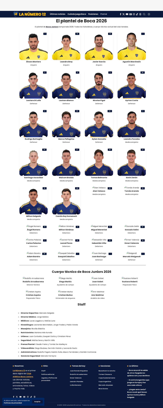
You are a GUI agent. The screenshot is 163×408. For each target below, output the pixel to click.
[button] (37, 401)
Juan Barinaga (99, 256)
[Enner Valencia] (131, 239)
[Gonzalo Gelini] (132, 226)
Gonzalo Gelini (132, 229)
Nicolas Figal (99, 100)
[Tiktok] (137, 14)
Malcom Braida (66, 177)
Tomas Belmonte (99, 177)
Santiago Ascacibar (33, 177)
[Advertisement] (81, 5)
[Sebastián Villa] (99, 239)
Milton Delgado (33, 216)
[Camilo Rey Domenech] (66, 200)
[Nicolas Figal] (99, 84)
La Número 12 (19, 370)
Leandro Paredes (132, 139)
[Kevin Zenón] (132, 161)
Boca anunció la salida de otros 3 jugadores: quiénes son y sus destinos (138, 373)
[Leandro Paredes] (132, 123)
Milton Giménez (66, 229)
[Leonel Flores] (66, 239)
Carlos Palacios (33, 243)
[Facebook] (120, 14)
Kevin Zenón (131, 177)
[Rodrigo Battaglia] (33, 123)
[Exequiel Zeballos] (66, 253)
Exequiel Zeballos (66, 256)
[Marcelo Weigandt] (132, 253)
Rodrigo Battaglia (33, 139)
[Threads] (140, 14)
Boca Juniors (52, 27)
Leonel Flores (66, 243)
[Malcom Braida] (66, 161)
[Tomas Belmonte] (99, 161)
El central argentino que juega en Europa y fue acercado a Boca (138, 382)
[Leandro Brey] (66, 45)
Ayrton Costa (131, 100)
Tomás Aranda (132, 191)
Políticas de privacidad (13, 403)
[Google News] (130, 14)
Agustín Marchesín (132, 61)
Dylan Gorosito (99, 139)
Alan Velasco (99, 191)
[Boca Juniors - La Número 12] (30, 14)
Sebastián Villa (99, 243)
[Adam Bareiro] (33, 253)
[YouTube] (127, 14)
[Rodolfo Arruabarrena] (33, 278)
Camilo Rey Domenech (66, 216)
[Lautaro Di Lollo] (33, 84)
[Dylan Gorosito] (99, 123)
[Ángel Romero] (34, 226)
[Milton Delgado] (33, 200)
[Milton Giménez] (66, 226)
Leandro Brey (66, 61)
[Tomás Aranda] (131, 187)
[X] (123, 14)
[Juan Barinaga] (99, 253)
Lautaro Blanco (66, 100)
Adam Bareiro (33, 256)
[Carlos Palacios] (33, 239)
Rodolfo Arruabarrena (33, 281)
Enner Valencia (132, 243)
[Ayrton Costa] (132, 84)
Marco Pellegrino (66, 139)
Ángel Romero (33, 229)
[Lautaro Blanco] (66, 84)
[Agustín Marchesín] (132, 45)
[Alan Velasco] (99, 187)
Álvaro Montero (33, 61)
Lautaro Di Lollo (33, 100)
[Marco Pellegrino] (66, 123)
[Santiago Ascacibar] (33, 161)
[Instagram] (134, 14)
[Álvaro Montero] (33, 45)
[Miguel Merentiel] (99, 226)
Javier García (98, 61)
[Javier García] (99, 45)
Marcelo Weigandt (132, 256)
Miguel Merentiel (99, 229)
